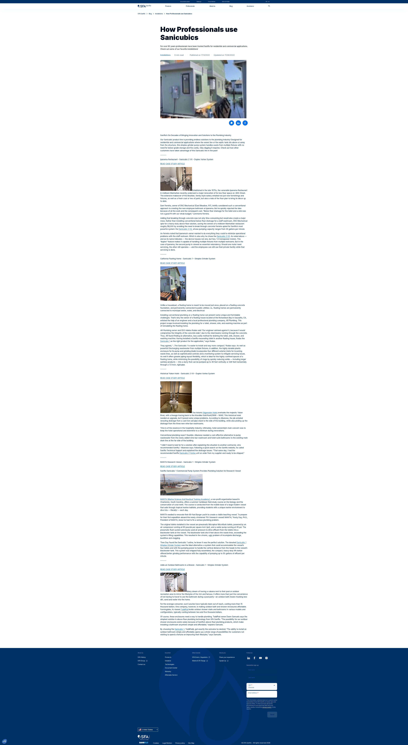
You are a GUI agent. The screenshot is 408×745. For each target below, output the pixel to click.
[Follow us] (248, 658)
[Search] (269, 6)
